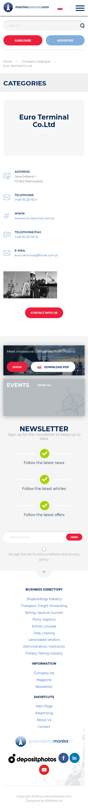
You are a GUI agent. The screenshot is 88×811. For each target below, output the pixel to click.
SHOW (17, 367)
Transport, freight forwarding (44, 606)
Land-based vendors (44, 639)
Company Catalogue (36, 61)
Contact (44, 727)
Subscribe (23, 40)
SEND (74, 537)
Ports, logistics (44, 619)
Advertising (44, 713)
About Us (44, 720)
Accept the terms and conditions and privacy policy (44, 556)
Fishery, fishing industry (44, 653)
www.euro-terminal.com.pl (34, 218)
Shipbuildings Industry (44, 599)
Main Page (44, 706)
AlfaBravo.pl (54, 800)
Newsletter (44, 687)
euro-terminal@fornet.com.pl (36, 255)
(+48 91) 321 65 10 (26, 237)
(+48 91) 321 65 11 (26, 199)
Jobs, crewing (44, 633)
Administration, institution (44, 646)
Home (7, 61)
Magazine (44, 680)
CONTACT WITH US (44, 312)
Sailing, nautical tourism (44, 612)
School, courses (44, 626)
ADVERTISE (65, 40)
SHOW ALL (44, 385)
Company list (44, 673)
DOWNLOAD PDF (56, 367)
